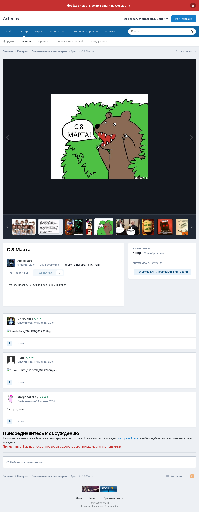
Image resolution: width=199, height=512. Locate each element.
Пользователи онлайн (70, 41)
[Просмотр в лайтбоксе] (99, 136)
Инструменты (179, 207)
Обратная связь (112, 498)
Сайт (9, 31)
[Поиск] (192, 31)
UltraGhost (25, 318)
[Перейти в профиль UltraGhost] (11, 321)
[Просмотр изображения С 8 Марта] (104, 227)
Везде (178, 31)
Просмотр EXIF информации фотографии (162, 271)
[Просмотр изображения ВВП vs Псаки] (128, 227)
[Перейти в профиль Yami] (11, 263)
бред (136, 253)
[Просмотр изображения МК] (89, 227)
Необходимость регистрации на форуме (96, 5)
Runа (21, 357)
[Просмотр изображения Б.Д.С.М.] (165, 227)
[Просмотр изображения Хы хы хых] (50, 227)
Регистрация (183, 18)
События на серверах (84, 31)
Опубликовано (35, 322)
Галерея (26, 41)
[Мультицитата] (9, 343)
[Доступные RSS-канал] (192, 476)
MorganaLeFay (27, 397)
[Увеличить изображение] (32, 370)
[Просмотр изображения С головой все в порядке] (186, 227)
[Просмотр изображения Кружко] (148, 227)
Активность (56, 31)
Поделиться (20, 272)
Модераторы (99, 41)
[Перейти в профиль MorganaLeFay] (11, 399)
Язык (79, 498)
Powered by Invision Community (99, 506)
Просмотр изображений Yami (81, 264)
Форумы (8, 41)
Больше (110, 31)
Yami (29, 260)
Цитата (20, 343)
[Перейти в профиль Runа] (11, 360)
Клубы (38, 31)
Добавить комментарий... (26, 462)
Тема (92, 498)
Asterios (11, 18)
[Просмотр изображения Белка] (74, 227)
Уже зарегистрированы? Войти (144, 18)
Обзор (24, 31)
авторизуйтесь (128, 438)
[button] (7, 227)
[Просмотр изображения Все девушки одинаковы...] (24, 227)
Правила (44, 41)
